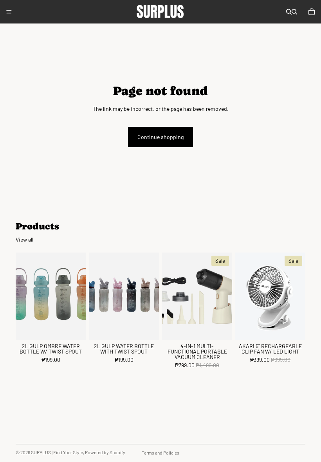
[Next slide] (77, 296)
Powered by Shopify (105, 452)
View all (24, 239)
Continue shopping (160, 137)
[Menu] (9, 12)
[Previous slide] (24, 296)
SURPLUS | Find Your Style (57, 452)
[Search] (289, 11)
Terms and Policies (160, 452)
